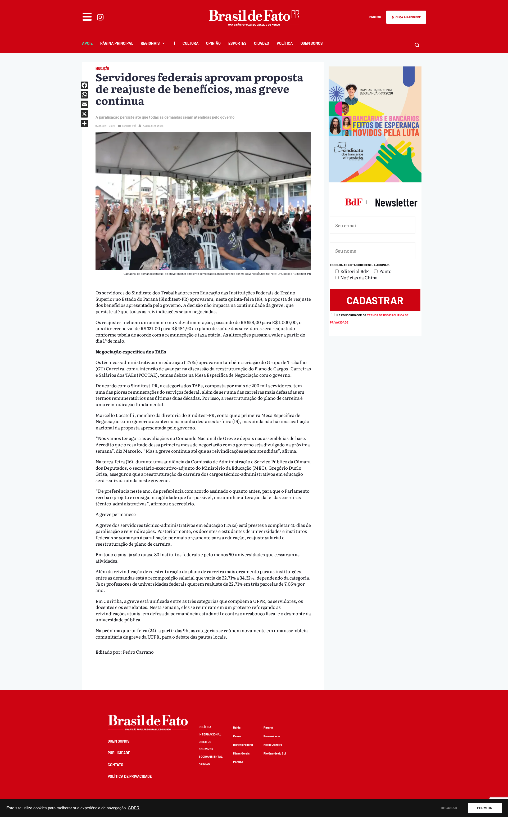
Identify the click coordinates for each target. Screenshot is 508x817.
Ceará (237, 736)
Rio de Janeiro (273, 744)
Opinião (213, 43)
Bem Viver (206, 749)
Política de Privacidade (130, 776)
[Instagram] (100, 17)
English (375, 17)
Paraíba (238, 762)
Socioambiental (211, 756)
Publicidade (119, 753)
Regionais (150, 43)
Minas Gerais (241, 753)
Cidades (261, 43)
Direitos (205, 741)
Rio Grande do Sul (275, 753)
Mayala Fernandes (153, 125)
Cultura (191, 43)
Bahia (237, 727)
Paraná (268, 727)
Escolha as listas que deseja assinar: (360, 265)
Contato (115, 764)
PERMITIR (484, 808)
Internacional (210, 734)
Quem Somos (312, 43)
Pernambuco (272, 736)
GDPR (133, 808)
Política (285, 43)
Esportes (237, 43)
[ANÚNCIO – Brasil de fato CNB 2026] (375, 180)
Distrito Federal (243, 744)
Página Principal (116, 43)
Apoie (87, 43)
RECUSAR (449, 808)
